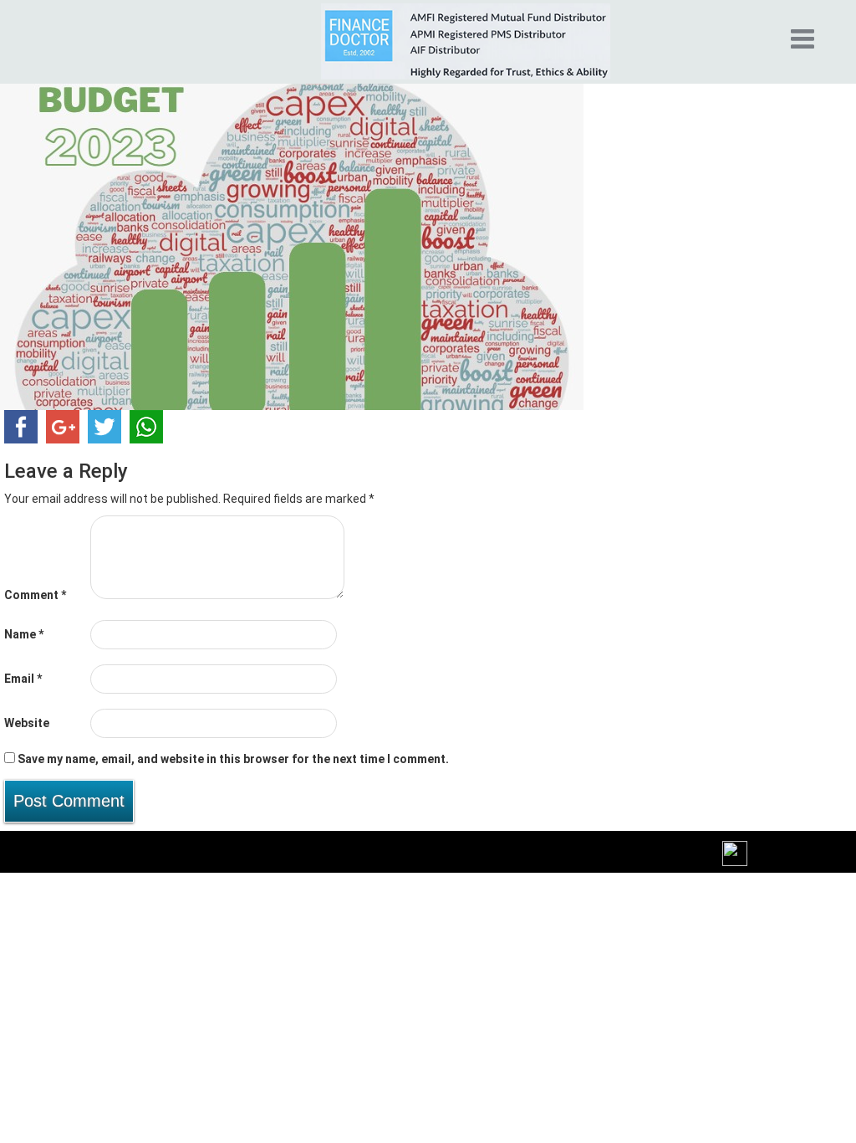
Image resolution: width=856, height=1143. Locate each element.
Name (23, 634)
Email (23, 678)
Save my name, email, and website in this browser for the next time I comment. (233, 759)
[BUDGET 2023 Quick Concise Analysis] (291, 241)
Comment (35, 595)
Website (26, 723)
